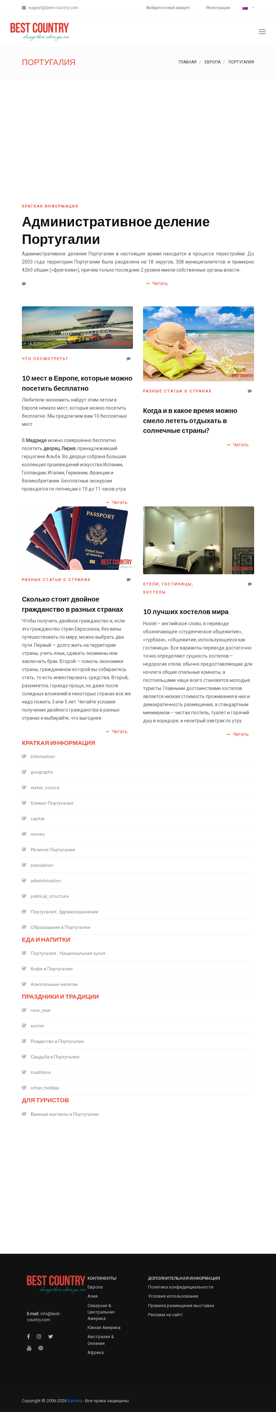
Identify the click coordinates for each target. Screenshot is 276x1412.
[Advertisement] (138, 129)
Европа (212, 62)
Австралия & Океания (101, 1340)
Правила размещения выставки (181, 1305)
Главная (188, 62)
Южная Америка (104, 1327)
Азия (93, 1296)
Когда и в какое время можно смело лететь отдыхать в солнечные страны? (190, 420)
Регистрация (218, 7)
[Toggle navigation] (262, 31)
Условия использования (173, 1296)
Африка (96, 1352)
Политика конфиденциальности (180, 1287)
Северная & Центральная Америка (101, 1312)
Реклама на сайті (165, 1314)
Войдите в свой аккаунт (168, 7)
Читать (159, 283)
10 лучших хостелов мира (186, 611)
